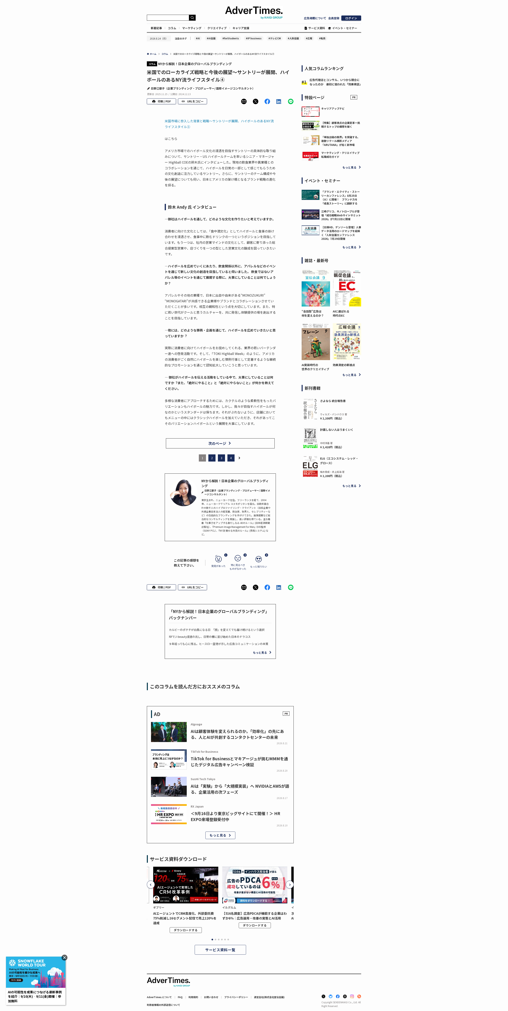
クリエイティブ (217, 28)
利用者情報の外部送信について (163, 1004)
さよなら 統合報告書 (333, 401)
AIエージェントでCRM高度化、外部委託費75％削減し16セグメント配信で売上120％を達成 (184, 918)
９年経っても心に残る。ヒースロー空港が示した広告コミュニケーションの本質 (218, 644)
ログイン (351, 18)
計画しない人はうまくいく (336, 430)
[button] (244, 101)
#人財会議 (293, 38)
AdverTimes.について (159, 997)
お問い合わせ (211, 997)
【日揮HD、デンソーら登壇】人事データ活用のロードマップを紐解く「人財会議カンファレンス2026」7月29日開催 (341, 233)
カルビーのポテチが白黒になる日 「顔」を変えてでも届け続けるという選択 (217, 630)
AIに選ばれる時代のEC (341, 313)
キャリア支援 (241, 28)
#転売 (322, 38)
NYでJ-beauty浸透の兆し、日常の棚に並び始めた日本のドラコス (210, 637)
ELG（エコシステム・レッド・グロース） (339, 460)
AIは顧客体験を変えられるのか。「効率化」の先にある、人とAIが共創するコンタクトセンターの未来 (237, 734)
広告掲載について (315, 18)
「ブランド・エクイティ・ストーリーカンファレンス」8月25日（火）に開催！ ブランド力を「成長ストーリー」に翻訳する (340, 197)
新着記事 (156, 28)
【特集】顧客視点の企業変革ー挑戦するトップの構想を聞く (340, 125)
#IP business (254, 38)
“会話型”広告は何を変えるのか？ (313, 313)
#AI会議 (211, 38)
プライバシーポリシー (236, 997)
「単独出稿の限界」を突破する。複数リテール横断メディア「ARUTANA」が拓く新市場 (340, 141)
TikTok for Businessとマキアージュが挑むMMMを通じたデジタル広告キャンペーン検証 (239, 761)
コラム (172, 28)
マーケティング (191, 28)
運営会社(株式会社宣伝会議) (269, 997)
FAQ (180, 997)
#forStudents (230, 38)
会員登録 (333, 18)
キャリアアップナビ (332, 108)
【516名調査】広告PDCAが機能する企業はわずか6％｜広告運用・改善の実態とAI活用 (254, 915)
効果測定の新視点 (344, 365)
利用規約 (193, 997)
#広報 (309, 38)
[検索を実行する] (192, 18)
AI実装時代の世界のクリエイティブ (315, 367)
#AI (198, 38)
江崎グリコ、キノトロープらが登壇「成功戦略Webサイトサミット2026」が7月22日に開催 (341, 215)
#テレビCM (274, 38)
